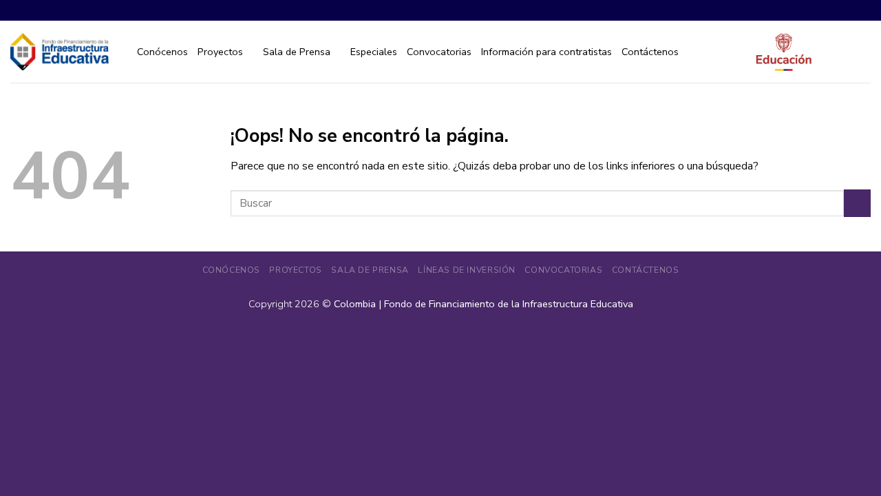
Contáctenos (650, 52)
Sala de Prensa (296, 52)
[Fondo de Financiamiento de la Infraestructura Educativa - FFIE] (59, 51)
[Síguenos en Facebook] (813, 10)
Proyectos (220, 52)
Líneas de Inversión (467, 270)
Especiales (373, 52)
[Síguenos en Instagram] (830, 10)
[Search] (865, 52)
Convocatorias (439, 52)
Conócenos (162, 52)
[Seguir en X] (846, 10)
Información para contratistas (546, 52)
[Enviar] (857, 202)
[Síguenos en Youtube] (863, 10)
